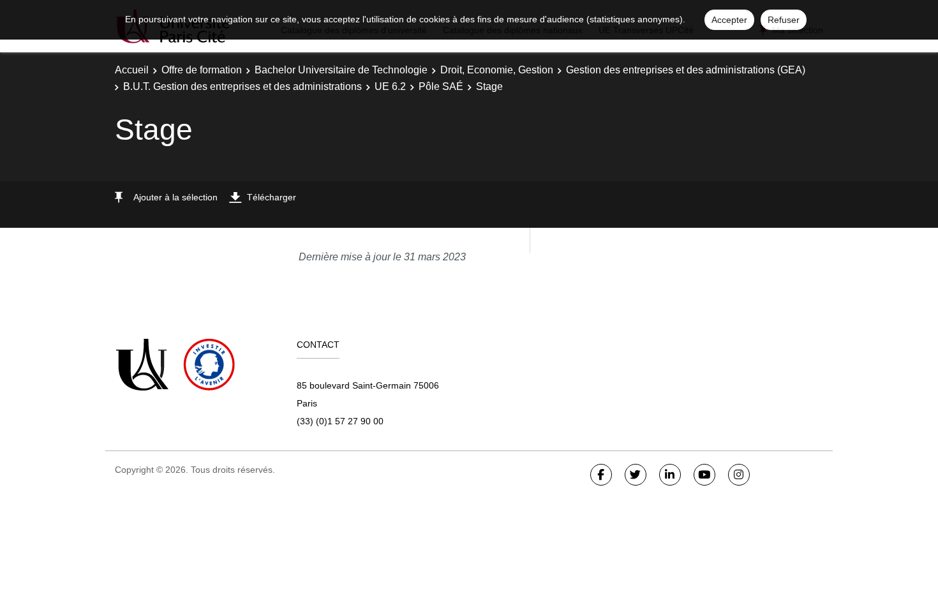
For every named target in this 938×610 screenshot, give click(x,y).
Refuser (784, 20)
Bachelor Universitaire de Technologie (341, 69)
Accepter (729, 20)
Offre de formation (201, 69)
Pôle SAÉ (441, 86)
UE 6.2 (390, 86)
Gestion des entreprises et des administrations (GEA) (685, 69)
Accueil (132, 69)
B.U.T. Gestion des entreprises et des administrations (242, 86)
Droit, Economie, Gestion (496, 69)
